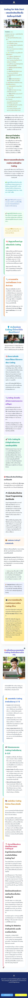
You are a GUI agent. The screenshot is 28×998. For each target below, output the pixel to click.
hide (11, 31)
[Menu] (2, 2)
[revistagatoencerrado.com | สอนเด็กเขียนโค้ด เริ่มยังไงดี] (14, 2)
